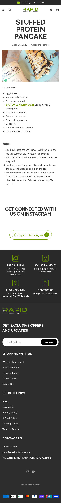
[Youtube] (33, 471)
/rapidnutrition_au (30, 235)
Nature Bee (8, 384)
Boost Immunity (10, 367)
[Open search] (10, 10)
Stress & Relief (9, 378)
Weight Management (13, 361)
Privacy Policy (9, 412)
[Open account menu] (51, 10)
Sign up (49, 341)
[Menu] (3, 10)
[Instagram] (28, 471)
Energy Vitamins (10, 372)
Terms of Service (10, 429)
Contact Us (8, 406)
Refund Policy (9, 418)
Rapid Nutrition (34, 484)
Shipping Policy (10, 423)
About (5, 401)
